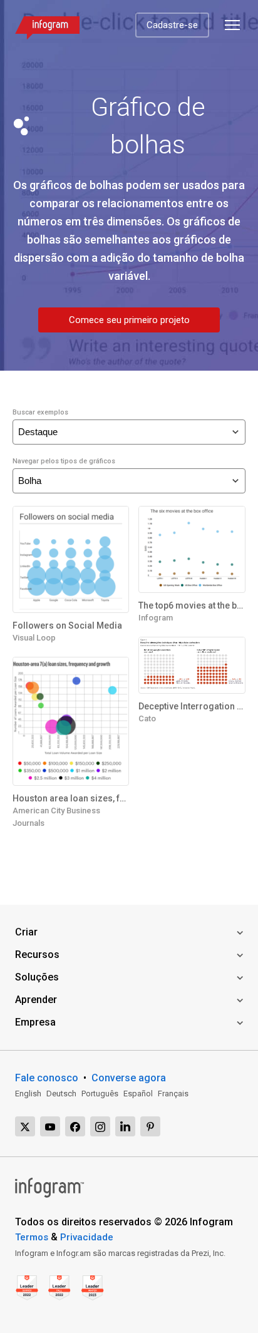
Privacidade (86, 1237)
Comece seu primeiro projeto (129, 320)
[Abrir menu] (232, 25)
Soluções (37, 977)
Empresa (35, 1022)
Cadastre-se (172, 25)
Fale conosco (46, 1078)
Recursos (37, 954)
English (28, 1093)
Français (173, 1093)
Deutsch (61, 1093)
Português (99, 1093)
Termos (31, 1237)
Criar (26, 932)
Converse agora (128, 1078)
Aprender (36, 1000)
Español (138, 1093)
